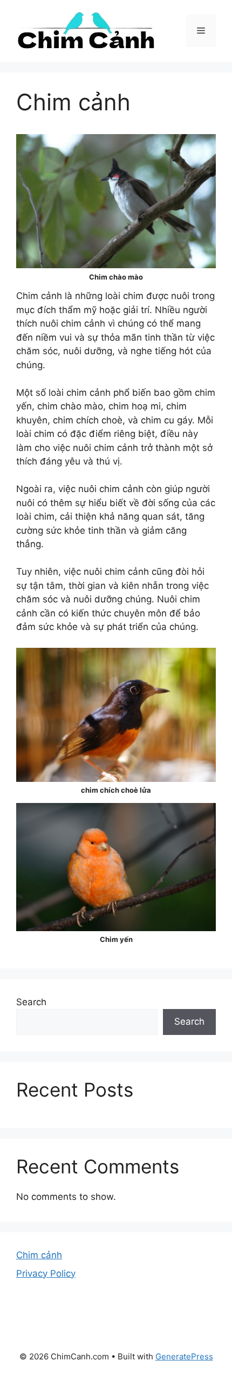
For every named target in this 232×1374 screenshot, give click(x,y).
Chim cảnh (39, 1255)
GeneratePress (184, 1356)
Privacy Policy (46, 1273)
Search (31, 1002)
